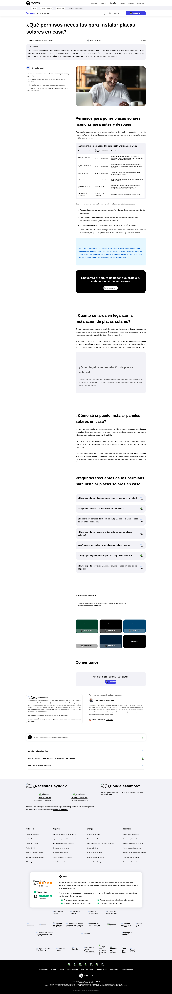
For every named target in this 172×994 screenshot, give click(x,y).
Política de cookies (102, 969)
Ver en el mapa (106, 794)
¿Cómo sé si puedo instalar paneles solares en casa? (46, 85)
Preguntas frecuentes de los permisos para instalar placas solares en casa (47, 89)
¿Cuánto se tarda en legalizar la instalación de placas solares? (46, 81)
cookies (144, 958)
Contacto (53, 969)
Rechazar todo (160, 979)
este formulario (98, 257)
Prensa (62, 969)
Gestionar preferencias (151, 984)
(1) (76, 462)
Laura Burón (109, 719)
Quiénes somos (43, 969)
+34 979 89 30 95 (88, 982)
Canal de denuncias (127, 969)
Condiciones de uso (157, 989)
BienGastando (114, 969)
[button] (110, 682)
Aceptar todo (142, 979)
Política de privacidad (141, 989)
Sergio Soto (98, 40)
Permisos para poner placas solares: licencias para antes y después (48, 75)
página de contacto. (60, 810)
